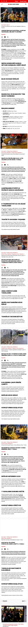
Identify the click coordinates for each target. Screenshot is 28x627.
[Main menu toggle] (2, 4)
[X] (1, 1)
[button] (25, 4)
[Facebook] (6, 1)
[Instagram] (4, 1)
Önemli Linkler (23, 1)
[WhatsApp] (2, 37)
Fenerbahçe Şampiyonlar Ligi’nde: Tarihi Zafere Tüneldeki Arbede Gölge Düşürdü (13, 622)
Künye (16, 1)
